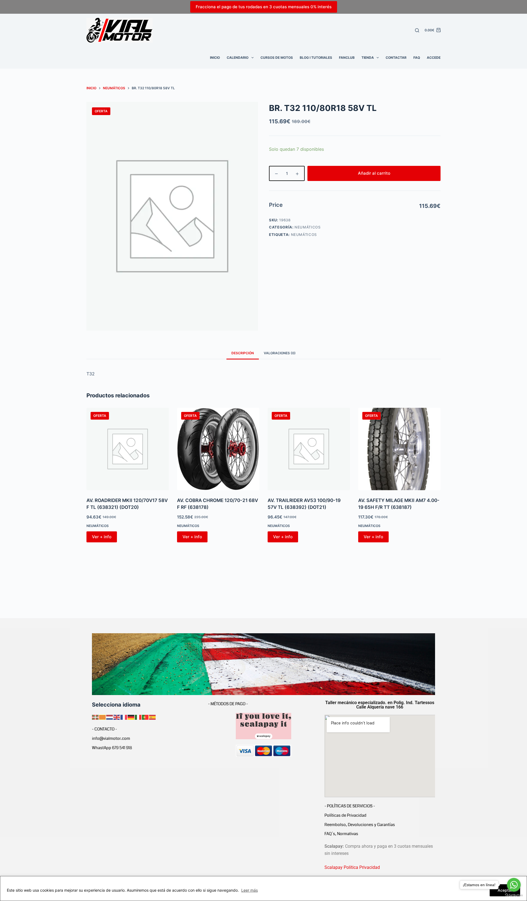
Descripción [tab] (242, 353)
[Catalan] (102, 716)
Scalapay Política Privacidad (352, 867)
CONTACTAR (396, 57)
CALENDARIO (237, 57)
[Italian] (138, 716)
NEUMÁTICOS (308, 227)
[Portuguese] (145, 716)
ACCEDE (434, 57)
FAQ (416, 57)
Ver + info (101, 536)
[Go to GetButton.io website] (514, 895)
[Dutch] (109, 716)
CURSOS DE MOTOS (276, 57)
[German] (131, 716)
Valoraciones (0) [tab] (280, 353)
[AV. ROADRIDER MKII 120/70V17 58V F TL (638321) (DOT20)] (127, 449)
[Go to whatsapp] (514, 885)
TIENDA (367, 57)
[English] (116, 716)
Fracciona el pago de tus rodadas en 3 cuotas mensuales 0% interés (264, 6)
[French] (124, 716)
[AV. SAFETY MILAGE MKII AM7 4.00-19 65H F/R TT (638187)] (399, 449)
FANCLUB (347, 57)
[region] (263, 888)
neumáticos (304, 234)
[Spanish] (152, 716)
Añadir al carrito (374, 173)
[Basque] (95, 716)
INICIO (215, 57)
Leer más (249, 890)
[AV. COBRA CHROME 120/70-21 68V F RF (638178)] (218, 449)
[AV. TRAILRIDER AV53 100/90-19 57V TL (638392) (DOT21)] (309, 449)
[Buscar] (417, 30)
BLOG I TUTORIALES (316, 57)
